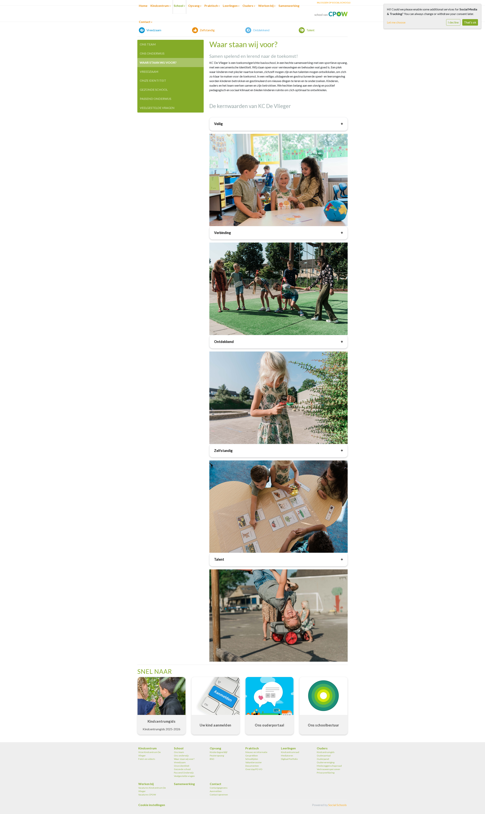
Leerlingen (288, 748)
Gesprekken (251, 755)
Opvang (215, 748)
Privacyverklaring (325, 772)
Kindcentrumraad (290, 752)
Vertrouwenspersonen (328, 769)
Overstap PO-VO (253, 769)
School (178, 748)
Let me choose (396, 22)
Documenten (252, 765)
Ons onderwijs (152, 53)
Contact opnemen (219, 794)
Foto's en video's (146, 759)
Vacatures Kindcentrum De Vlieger (152, 789)
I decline (453, 22)
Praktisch (252, 748)
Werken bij (146, 784)
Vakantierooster (253, 762)
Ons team (148, 44)
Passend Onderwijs (155, 98)
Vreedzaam (149, 71)
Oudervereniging (325, 762)
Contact (145, 21)
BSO (212, 759)
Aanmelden (216, 791)
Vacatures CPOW (147, 794)
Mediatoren (287, 755)
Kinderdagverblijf (218, 752)
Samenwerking (184, 784)
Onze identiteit (153, 80)
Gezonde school (154, 89)
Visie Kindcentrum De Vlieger (149, 754)
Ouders (322, 748)
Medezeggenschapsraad (329, 765)
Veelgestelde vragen (157, 108)
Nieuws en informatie (256, 752)
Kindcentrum (147, 748)
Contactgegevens (219, 787)
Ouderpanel (323, 759)
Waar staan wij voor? (158, 62)
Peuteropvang (217, 755)
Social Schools (337, 805)
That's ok (470, 22)
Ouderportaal (324, 755)
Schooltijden (251, 759)
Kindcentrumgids (326, 752)
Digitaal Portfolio (289, 759)
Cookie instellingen (151, 805)
